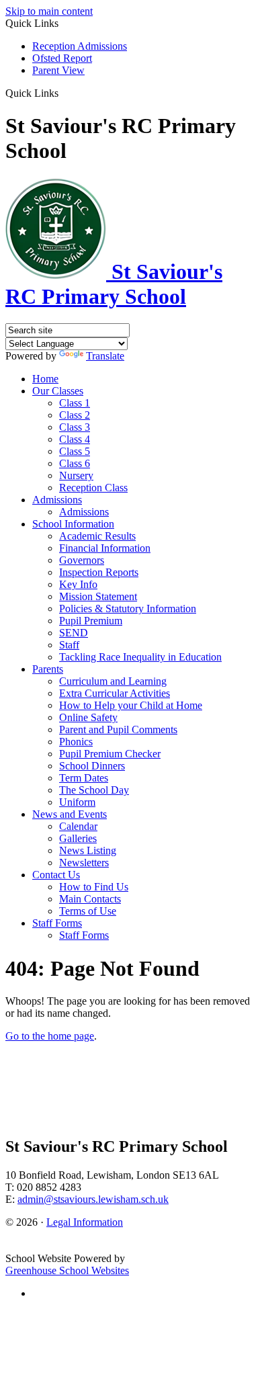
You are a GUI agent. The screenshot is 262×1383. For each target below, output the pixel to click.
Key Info (78, 584)
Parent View (58, 70)
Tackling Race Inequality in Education (140, 657)
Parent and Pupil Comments (118, 729)
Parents (47, 669)
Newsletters (84, 862)
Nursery (76, 475)
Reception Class (93, 487)
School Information (73, 524)
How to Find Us (93, 886)
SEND (73, 632)
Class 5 (74, 451)
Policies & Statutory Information (127, 608)
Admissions (57, 499)
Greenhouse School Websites (67, 1270)
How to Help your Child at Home (130, 705)
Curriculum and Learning (113, 681)
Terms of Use (87, 911)
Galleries (78, 838)
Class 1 (74, 403)
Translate (105, 356)
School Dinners (92, 765)
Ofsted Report (62, 58)
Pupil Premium (90, 620)
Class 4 (74, 439)
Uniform (77, 802)
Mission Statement (98, 596)
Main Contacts (90, 899)
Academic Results (97, 536)
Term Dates (83, 778)
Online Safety (88, 717)
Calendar (78, 826)
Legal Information (84, 1222)
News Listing (87, 850)
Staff (69, 645)
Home (45, 378)
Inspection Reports (98, 572)
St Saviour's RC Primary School (113, 283)
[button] (63, 93)
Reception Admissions (79, 46)
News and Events (69, 814)
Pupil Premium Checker (110, 753)
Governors (81, 560)
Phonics (76, 741)
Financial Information (104, 548)
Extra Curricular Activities (114, 693)
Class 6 (74, 463)
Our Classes (57, 390)
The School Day (94, 790)
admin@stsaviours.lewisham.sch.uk (93, 1199)
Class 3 (74, 427)
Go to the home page (49, 1036)
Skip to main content (49, 11)
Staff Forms (57, 923)
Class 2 (74, 415)
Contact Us (56, 874)
